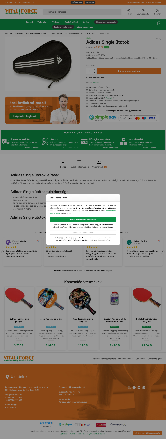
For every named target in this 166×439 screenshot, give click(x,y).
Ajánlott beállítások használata (83, 219)
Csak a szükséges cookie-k (83, 232)
